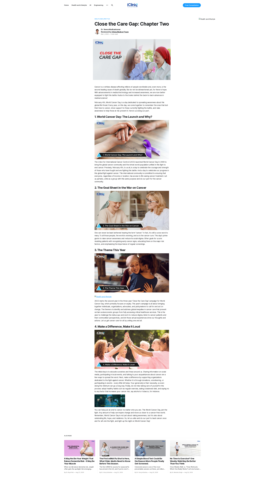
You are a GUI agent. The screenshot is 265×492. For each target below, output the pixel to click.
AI (90, 5)
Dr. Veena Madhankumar (111, 29)
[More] (107, 5)
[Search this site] (112, 5)
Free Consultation (192, 5)
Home (66, 5)
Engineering (98, 5)
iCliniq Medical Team (120, 32)
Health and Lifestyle (79, 5)
